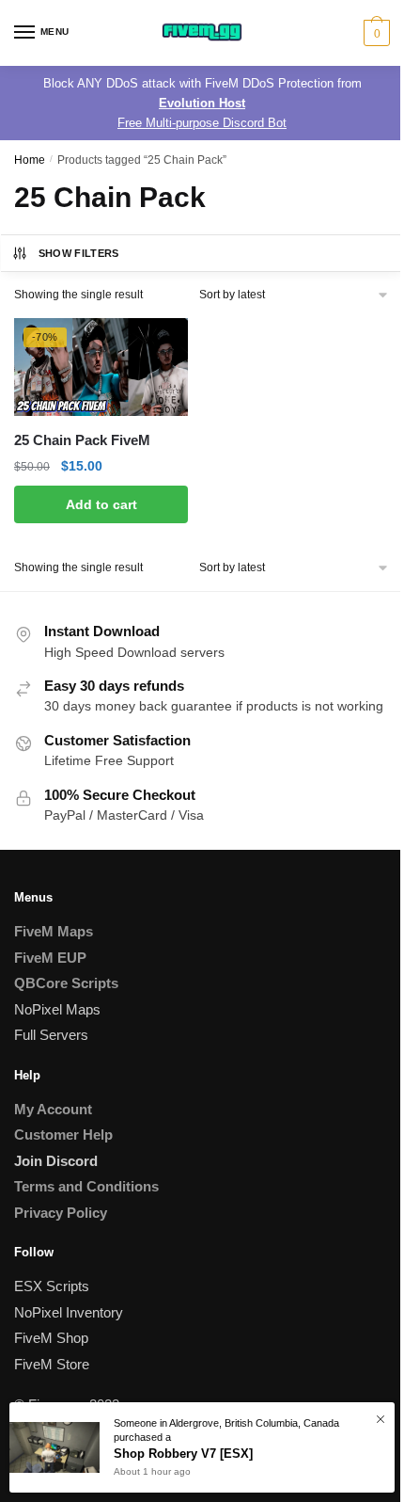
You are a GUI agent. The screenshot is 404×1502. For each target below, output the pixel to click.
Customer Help (63, 1134)
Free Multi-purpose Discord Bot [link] (202, 123)
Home (29, 160)
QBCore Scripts (66, 983)
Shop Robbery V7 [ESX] (183, 1453)
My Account (53, 1109)
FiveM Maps (53, 931)
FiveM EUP (50, 958)
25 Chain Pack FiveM (82, 440)
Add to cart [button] (101, 504)
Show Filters (79, 253)
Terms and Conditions (86, 1186)
